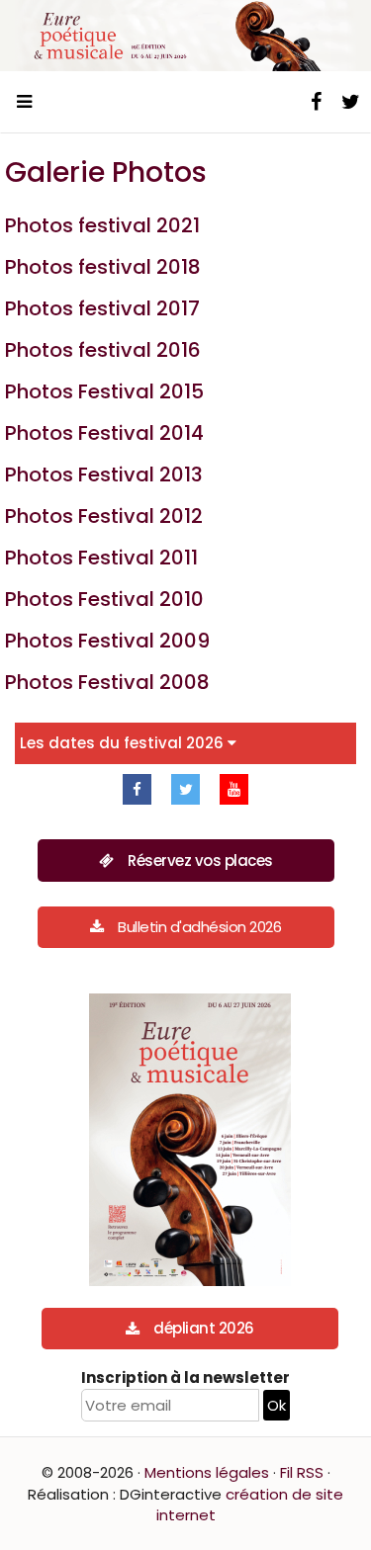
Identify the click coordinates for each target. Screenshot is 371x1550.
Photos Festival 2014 (104, 433)
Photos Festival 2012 (104, 516)
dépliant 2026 (203, 1328)
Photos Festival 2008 (107, 682)
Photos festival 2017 (102, 308)
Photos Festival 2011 (101, 557)
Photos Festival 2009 (107, 640)
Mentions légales (206, 1472)
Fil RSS (302, 1472)
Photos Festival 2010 (104, 599)
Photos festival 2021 (102, 225)
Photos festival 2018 (103, 267)
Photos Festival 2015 (104, 391)
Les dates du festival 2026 (124, 742)
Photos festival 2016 (103, 350)
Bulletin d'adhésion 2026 (199, 926)
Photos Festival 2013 (104, 474)
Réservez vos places (200, 860)
